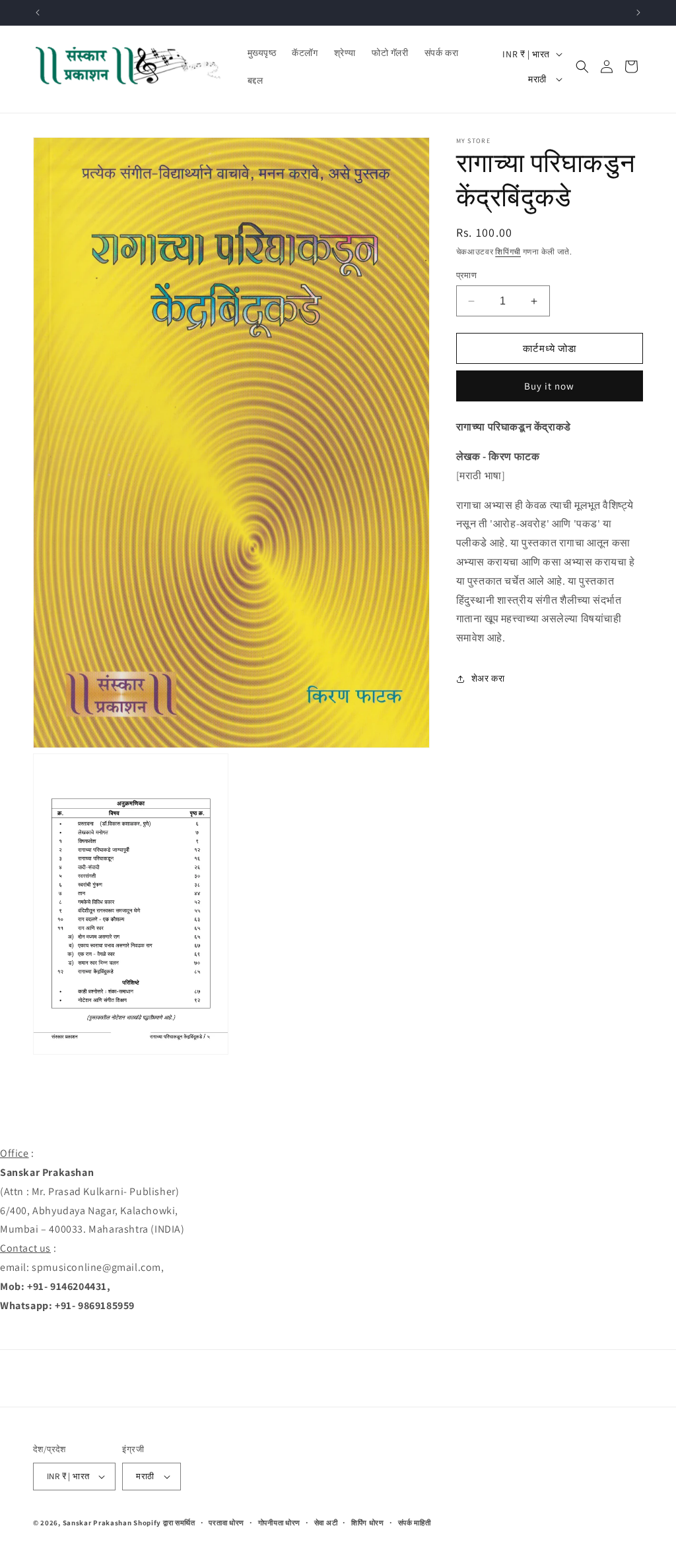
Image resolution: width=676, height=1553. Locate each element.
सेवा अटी (326, 1522)
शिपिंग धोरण (367, 1522)
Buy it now (549, 386)
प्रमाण (466, 275)
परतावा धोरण (226, 1522)
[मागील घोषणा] (37, 12)
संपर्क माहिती (414, 1522)
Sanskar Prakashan (97, 1522)
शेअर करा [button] (488, 678)
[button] (582, 66)
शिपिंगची (508, 251)
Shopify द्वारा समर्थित (164, 1522)
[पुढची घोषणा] (638, 12)
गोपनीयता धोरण (279, 1522)
